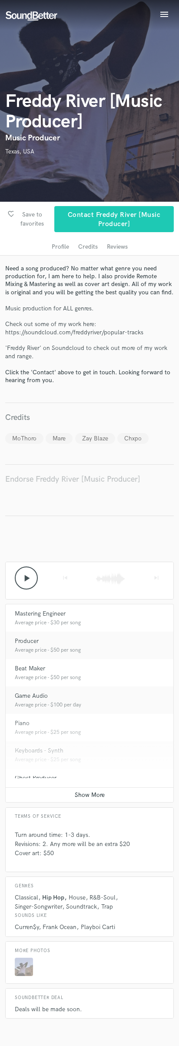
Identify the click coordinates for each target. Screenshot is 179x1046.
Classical (26, 897)
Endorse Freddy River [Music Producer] (72, 479)
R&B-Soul (103, 897)
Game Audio (31, 696)
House (77, 897)
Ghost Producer (35, 778)
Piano (22, 723)
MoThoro (24, 438)
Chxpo (133, 438)
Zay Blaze (95, 438)
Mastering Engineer (40, 613)
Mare (59, 438)
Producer (27, 641)
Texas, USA (19, 151)
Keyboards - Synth (39, 750)
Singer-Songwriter (38, 906)
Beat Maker (30, 668)
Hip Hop (53, 897)
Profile (60, 246)
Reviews (117, 246)
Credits (88, 246)
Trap (107, 906)
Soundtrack (81, 906)
